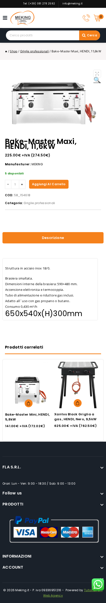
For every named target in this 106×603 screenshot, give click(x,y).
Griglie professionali (39, 203)
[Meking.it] (22, 18)
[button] (97, 74)
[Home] (6, 51)
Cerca (92, 35)
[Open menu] (6, 17)
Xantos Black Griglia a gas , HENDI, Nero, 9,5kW (75, 416)
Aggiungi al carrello (49, 184)
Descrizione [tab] (53, 237)
